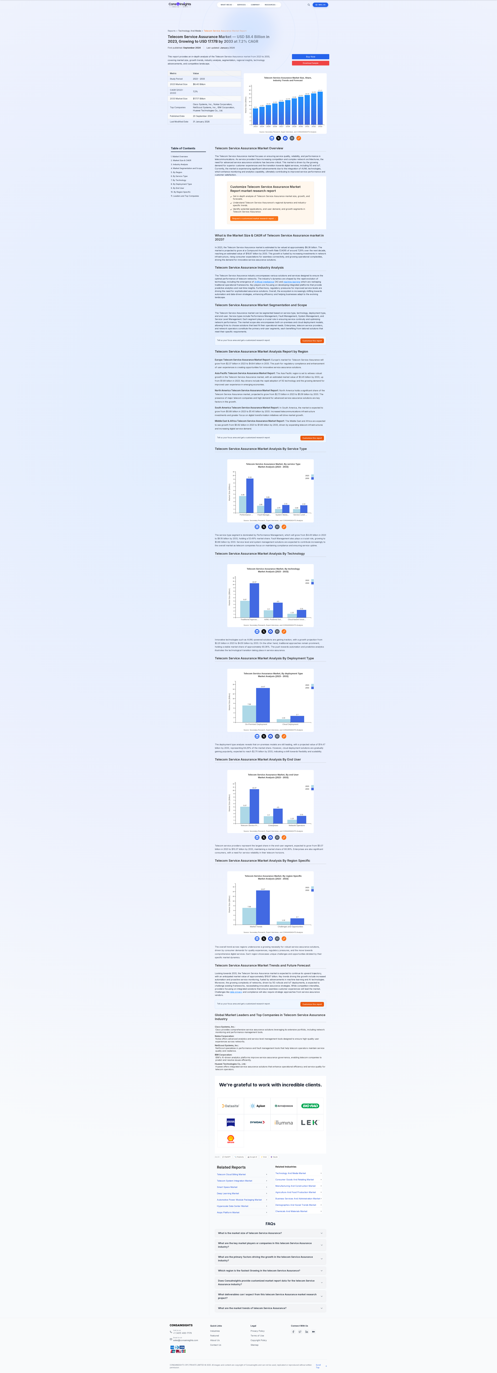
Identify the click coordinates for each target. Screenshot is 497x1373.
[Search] (309, 5)
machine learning (291, 281)
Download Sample (310, 63)
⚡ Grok (264, 1157)
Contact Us (215, 1345)
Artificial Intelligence (264, 281)
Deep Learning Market (228, 1193)
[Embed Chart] (298, 138)
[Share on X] (278, 138)
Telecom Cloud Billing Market (231, 1174)
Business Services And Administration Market (297, 1198)
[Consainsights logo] (188, 1325)
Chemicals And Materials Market (291, 1211)
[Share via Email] (292, 138)
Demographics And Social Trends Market (295, 1205)
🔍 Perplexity (239, 1157)
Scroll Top (318, 1366)
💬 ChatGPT (226, 1157)
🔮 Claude (274, 1157)
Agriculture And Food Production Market (295, 1192)
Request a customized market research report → (254, 218)
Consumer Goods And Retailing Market (294, 1179)
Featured (214, 1335)
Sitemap (254, 1345)
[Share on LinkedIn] (271, 138)
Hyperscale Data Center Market (232, 1206)
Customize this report (312, 341)
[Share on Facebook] (285, 138)
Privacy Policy (258, 1331)
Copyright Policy (259, 1340)
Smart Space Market (227, 1187)
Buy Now (310, 56)
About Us (215, 1340)
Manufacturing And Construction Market (295, 1186)
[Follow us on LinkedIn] (306, 1331)
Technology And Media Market (290, 1173)
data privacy (236, 992)
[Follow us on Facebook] (293, 1331)
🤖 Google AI (252, 1157)
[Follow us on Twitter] (300, 1331)
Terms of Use (257, 1335)
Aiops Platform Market (228, 1212)
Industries (215, 1331)
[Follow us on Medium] (313, 1331)
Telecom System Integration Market (234, 1180)
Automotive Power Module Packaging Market (239, 1199)
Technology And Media (189, 30)
